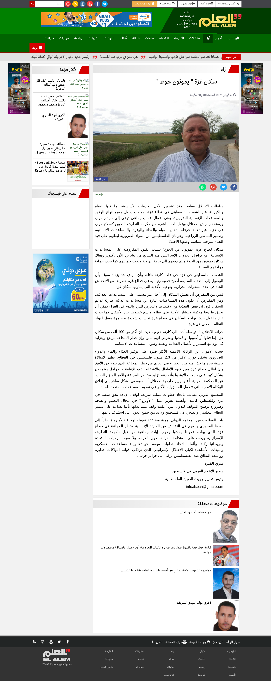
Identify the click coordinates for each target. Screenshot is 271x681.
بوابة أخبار (205, 3)
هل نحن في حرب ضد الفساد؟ (137, 57)
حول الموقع (233, 642)
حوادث (49, 38)
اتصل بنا (157, 642)
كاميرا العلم (106, 667)
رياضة (78, 38)
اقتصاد (164, 38)
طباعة (97, 194)
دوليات (64, 38)
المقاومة (179, 38)
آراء (207, 38)
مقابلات (194, 38)
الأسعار (232, 675)
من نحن (218, 642)
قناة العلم (169, 675)
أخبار (218, 38)
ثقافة (123, 38)
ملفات (149, 38)
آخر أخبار (231, 57)
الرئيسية (233, 38)
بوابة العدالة (166, 3)
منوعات (109, 38)
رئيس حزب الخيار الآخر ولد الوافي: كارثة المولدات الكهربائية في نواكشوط (62, 57)
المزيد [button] (35, 48)
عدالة (136, 38)
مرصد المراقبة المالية (143, 3)
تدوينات (93, 38)
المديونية (201, 675)
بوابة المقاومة (186, 3)
